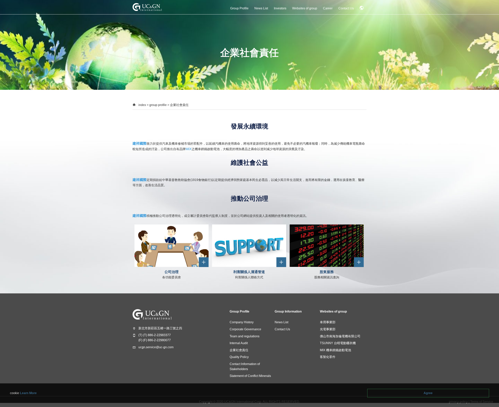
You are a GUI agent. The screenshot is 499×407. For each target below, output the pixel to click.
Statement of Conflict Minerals (250, 376)
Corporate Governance (245, 329)
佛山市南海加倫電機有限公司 (340, 336)
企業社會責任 (239, 350)
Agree (428, 393)
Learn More (28, 393)
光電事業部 (327, 329)
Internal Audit (239, 343)
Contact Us (282, 329)
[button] (239, 7)
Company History (242, 322)
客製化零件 (327, 357)
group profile (158, 105)
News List (281, 322)
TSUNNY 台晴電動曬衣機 (338, 343)
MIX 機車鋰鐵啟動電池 (335, 350)
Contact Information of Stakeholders (245, 366)
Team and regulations (244, 336)
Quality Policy (239, 357)
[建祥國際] (147, 7)
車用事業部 (327, 322)
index (142, 105)
